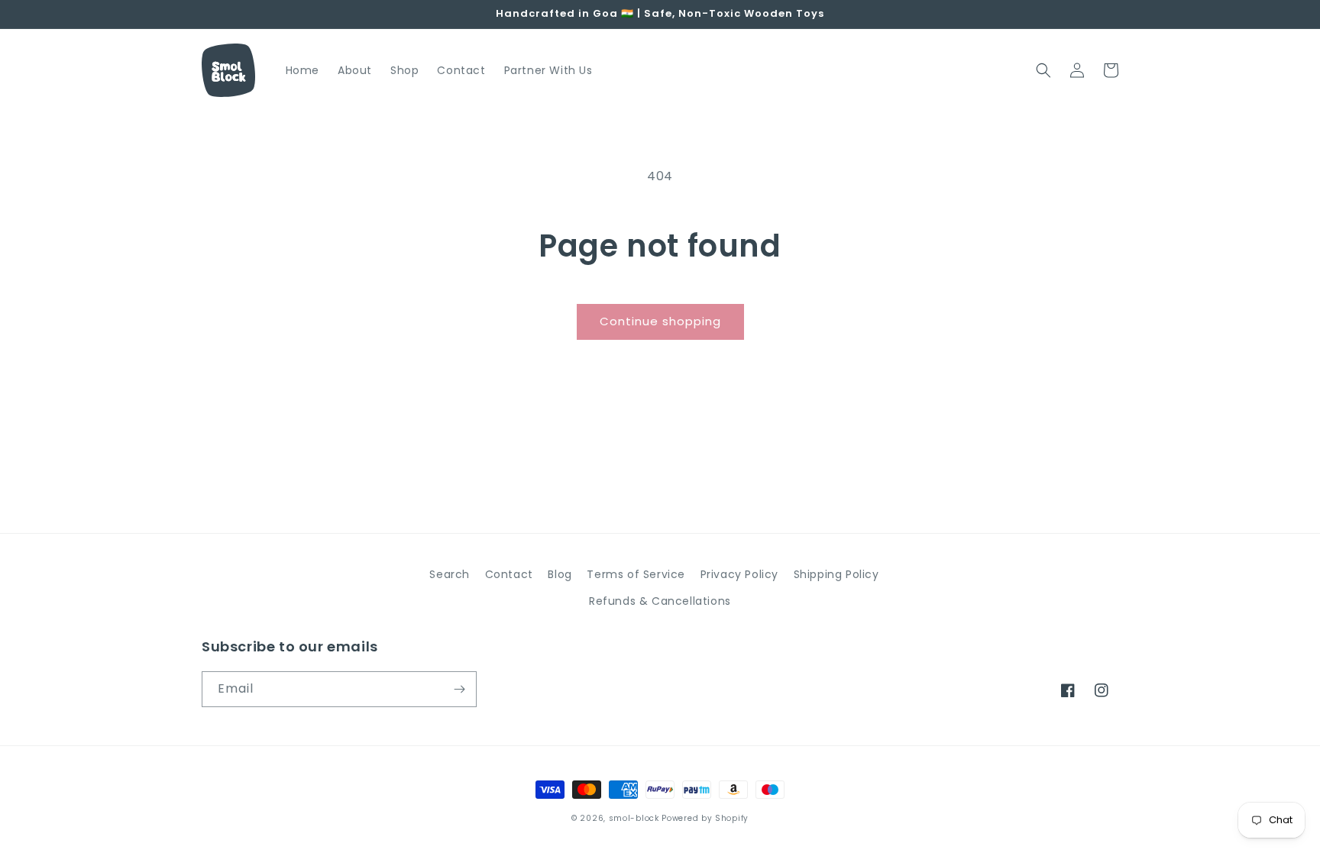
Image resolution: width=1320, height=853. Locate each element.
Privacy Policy (739, 574)
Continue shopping (660, 321)
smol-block (634, 818)
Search (449, 574)
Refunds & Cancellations (660, 601)
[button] (1043, 70)
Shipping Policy (836, 574)
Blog (559, 574)
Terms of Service (636, 574)
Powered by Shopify (705, 818)
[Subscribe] (459, 689)
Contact (509, 574)
